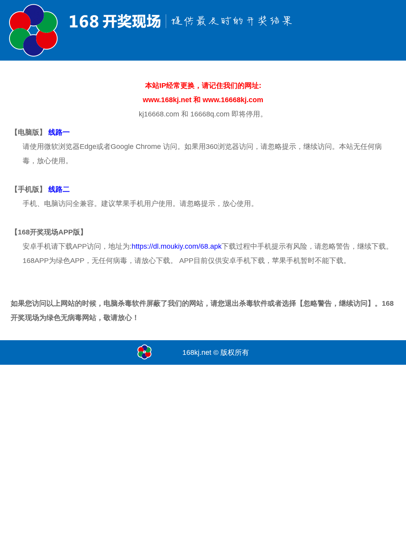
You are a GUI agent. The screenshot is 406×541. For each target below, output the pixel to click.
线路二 (59, 189)
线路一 (59, 132)
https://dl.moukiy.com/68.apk (177, 246)
